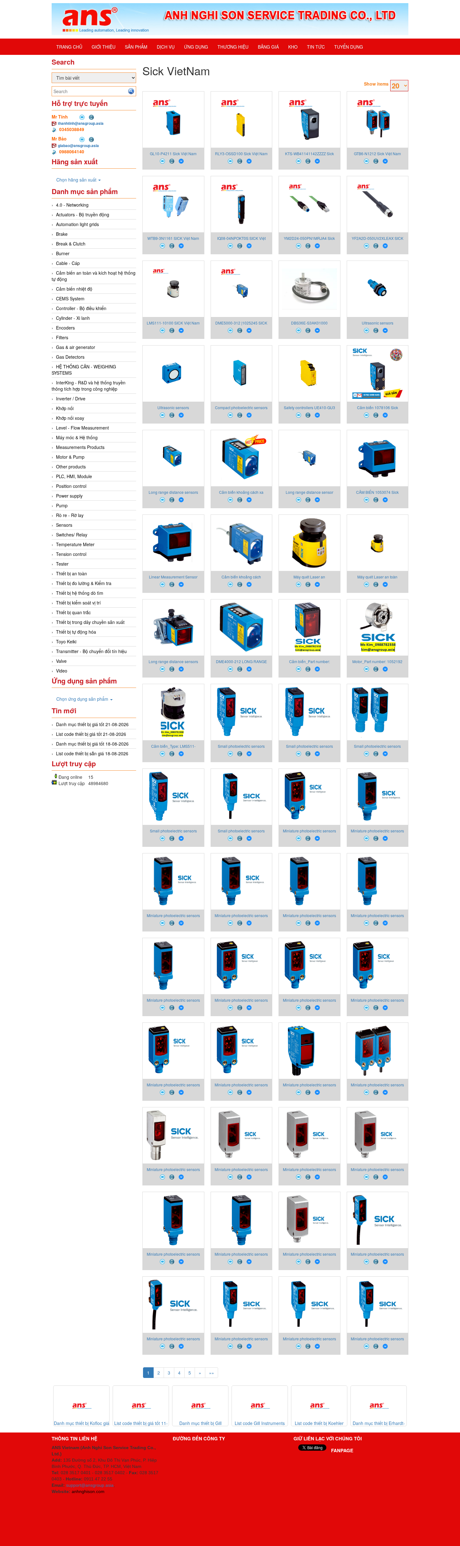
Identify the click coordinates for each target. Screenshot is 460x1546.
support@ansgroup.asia (90, 1485)
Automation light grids (77, 224)
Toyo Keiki (66, 641)
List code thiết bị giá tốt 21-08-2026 (91, 734)
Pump (62, 505)
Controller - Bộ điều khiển (81, 308)
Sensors (64, 525)
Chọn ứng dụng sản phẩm (83, 699)
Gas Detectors (70, 357)
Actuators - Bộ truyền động (82, 214)
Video (61, 670)
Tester (62, 564)
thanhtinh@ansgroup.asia (81, 123)
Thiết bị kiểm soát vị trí (78, 602)
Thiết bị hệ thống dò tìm (79, 593)
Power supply (69, 496)
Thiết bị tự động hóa (76, 632)
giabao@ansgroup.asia (78, 145)
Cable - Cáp (68, 263)
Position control (71, 486)
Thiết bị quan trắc (73, 612)
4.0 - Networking (72, 205)
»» (211, 1372)
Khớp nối (65, 408)
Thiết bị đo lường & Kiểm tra (83, 583)
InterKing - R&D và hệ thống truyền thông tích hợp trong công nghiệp (88, 385)
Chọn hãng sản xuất (77, 180)
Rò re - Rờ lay (70, 515)
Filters (62, 337)
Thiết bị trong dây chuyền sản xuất (90, 622)
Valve (61, 661)
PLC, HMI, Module (74, 476)
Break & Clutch (70, 243)
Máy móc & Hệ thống (77, 437)
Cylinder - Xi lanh (73, 318)
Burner (62, 253)
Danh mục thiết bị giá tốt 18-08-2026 (92, 744)
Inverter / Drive (70, 398)
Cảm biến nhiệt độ (74, 289)
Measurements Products (80, 447)
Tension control (71, 554)
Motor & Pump (70, 457)
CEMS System (70, 298)
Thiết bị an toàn (71, 573)
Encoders (65, 328)
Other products (71, 466)
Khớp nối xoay (70, 418)
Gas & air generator (75, 347)
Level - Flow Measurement (82, 428)
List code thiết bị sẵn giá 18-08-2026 (92, 753)
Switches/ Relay (71, 534)
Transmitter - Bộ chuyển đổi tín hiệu (91, 651)
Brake (62, 234)
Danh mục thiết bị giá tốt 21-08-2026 (92, 724)
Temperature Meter (75, 544)
